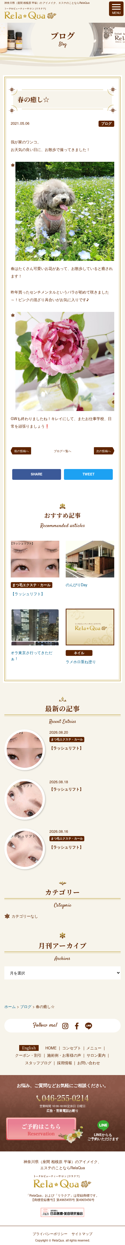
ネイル (79, 652)
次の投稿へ (103, 451)
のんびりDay (76, 584)
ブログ (106, 123)
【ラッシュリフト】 (28, 593)
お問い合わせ (88, 1062)
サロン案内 (96, 1055)
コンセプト (71, 1048)
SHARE (36, 474)
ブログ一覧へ (62, 451)
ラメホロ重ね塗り (81, 661)
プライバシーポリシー (50, 1233)
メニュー (93, 1048)
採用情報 (64, 1062)
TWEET (88, 474)
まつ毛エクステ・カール (31, 584)
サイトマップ (82, 1233)
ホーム (10, 1006)
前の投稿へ (21, 451)
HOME (51, 1048)
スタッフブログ (38, 1062)
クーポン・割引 (28, 1055)
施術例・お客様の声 (64, 1055)
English (29, 1048)
